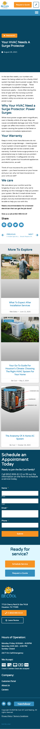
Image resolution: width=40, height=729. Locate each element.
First (3, 496)
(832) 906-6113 (14, 474)
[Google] (9, 704)
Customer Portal (9, 681)
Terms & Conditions (20, 716)
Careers (5, 689)
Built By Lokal (6, 724)
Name (5, 488)
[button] (23, 5)
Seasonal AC (10, 36)
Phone (5, 521)
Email (5, 508)
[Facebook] (4, 704)
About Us (6, 685)
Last (3, 504)
